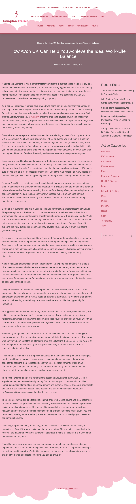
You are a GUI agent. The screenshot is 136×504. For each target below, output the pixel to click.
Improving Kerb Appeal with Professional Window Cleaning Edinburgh (115, 120)
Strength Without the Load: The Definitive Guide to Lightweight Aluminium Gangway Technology (116, 132)
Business (41, 7)
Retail (61, 26)
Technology (82, 26)
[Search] (131, 235)
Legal (73, 17)
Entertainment (83, 7)
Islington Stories (63, 64)
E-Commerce (53, 7)
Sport (71, 26)
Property (51, 26)
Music (40, 26)
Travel (95, 26)
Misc (103, 17)
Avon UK (35, 117)
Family (96, 7)
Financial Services (39, 17)
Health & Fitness (59, 17)
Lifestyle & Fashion (88, 17)
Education (68, 7)
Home (39, 43)
